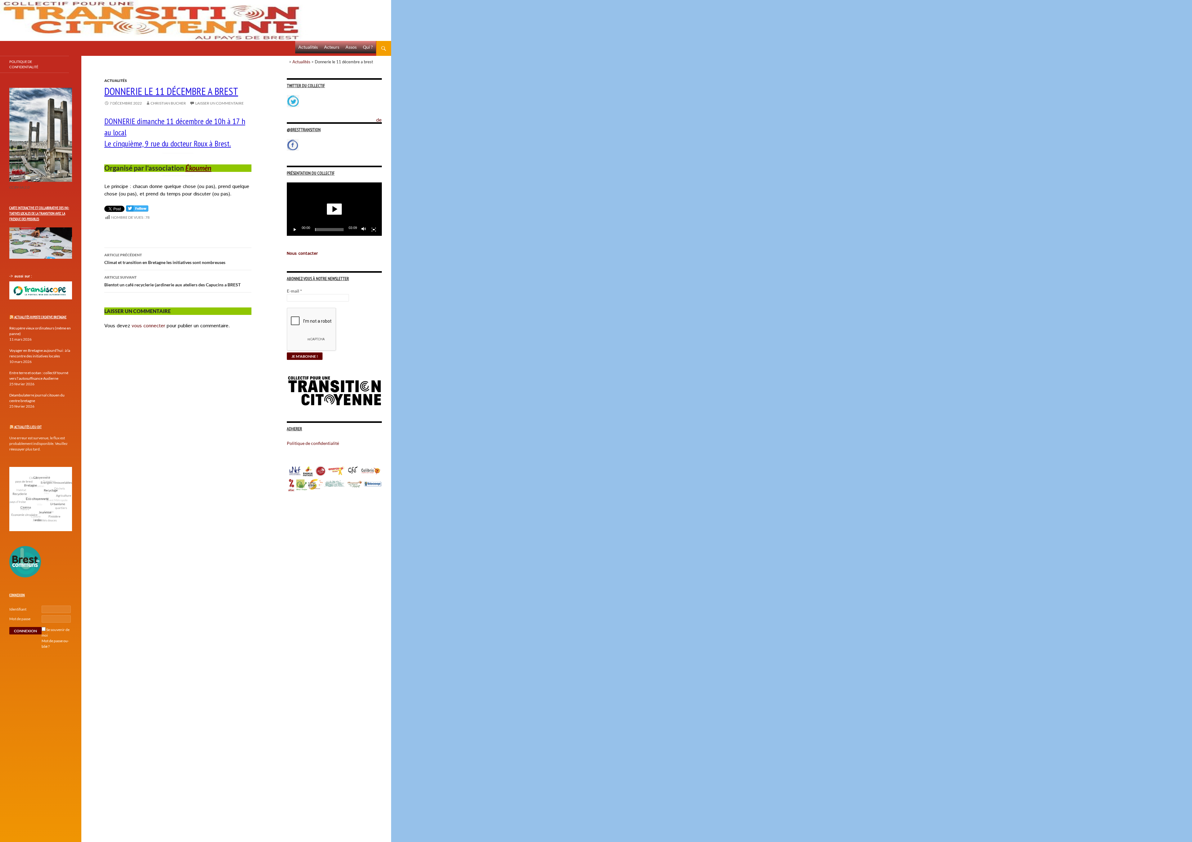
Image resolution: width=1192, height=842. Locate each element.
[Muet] (364, 229)
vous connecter (148, 325)
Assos (351, 47)
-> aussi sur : (20, 276)
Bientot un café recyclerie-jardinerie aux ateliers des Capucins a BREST (172, 281)
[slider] (329, 229)
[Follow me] (137, 210)
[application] (334, 209)
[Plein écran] (374, 229)
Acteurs (331, 47)
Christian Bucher (168, 103)
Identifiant (17, 609)
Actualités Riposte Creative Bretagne (40, 317)
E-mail (294, 290)
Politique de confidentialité (383, 116)
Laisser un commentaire (219, 103)
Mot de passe (19, 618)
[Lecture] (295, 229)
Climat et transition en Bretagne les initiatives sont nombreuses (164, 259)
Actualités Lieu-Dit (28, 427)
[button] (334, 209)
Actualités (308, 47)
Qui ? (368, 47)
